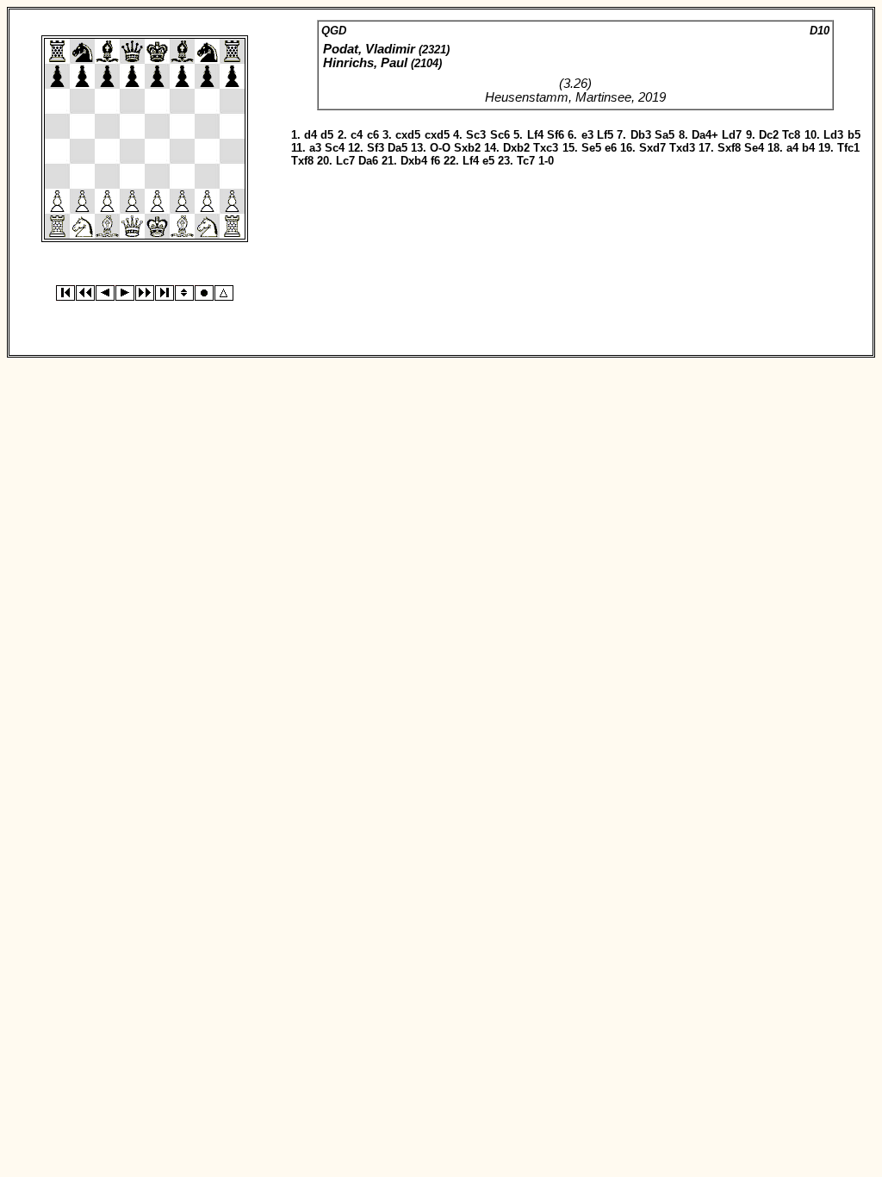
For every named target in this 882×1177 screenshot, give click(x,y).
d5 (326, 134)
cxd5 (407, 134)
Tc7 (526, 160)
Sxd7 (652, 147)
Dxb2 (516, 147)
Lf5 (605, 134)
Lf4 (535, 134)
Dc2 (769, 134)
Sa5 (664, 134)
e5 (488, 160)
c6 (373, 134)
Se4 (754, 147)
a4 (792, 147)
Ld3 (833, 134)
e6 (611, 147)
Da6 (368, 160)
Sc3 (476, 134)
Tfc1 (848, 147)
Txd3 (682, 147)
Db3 (640, 134)
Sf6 (555, 134)
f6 (435, 160)
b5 (854, 134)
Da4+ (705, 134)
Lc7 (345, 160)
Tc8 (791, 134)
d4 (310, 134)
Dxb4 (414, 160)
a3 (315, 147)
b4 (808, 147)
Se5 (591, 147)
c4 (357, 134)
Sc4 (335, 147)
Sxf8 (729, 147)
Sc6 (500, 134)
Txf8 (302, 160)
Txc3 (545, 147)
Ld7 (732, 134)
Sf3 (375, 147)
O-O (440, 147)
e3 (587, 134)
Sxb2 (467, 147)
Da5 (397, 147)
